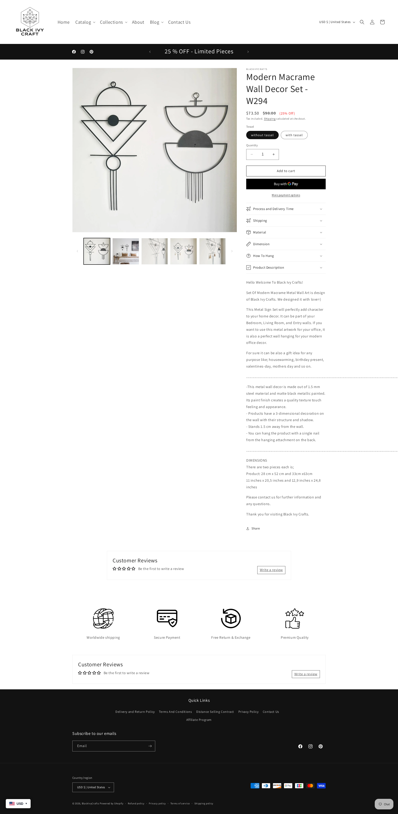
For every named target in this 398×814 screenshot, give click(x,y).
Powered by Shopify (111, 803)
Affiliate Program (199, 720)
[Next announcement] (248, 51)
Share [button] (256, 528)
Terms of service (180, 803)
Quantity (252, 145)
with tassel (294, 135)
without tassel (262, 135)
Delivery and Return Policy (135, 712)
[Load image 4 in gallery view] (183, 251)
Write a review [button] (271, 569)
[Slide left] (77, 251)
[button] (85, 22)
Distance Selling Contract (215, 712)
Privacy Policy (248, 712)
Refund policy (136, 803)
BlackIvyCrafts (90, 803)
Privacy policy (157, 803)
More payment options (286, 195)
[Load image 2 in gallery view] (125, 251)
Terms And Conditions (175, 712)
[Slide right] (232, 251)
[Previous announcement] (150, 51)
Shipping (270, 118)
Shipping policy (204, 803)
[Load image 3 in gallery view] (154, 251)
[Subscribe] (150, 746)
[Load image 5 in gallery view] (212, 251)
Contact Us (271, 712)
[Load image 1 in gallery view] (97, 251)
